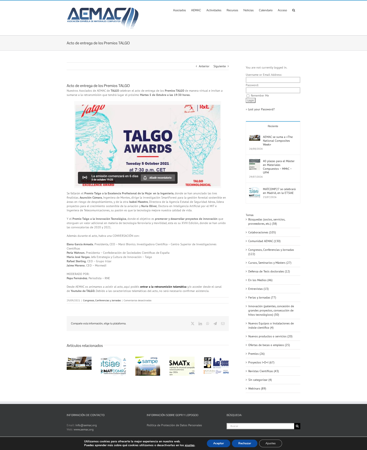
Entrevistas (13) (258, 289)
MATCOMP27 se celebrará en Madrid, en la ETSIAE (279, 191)
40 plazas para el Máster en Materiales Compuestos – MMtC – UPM (279, 166)
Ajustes (270, 443)
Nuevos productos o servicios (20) (270, 336)
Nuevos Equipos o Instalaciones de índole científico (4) (271, 325)
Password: (252, 85)
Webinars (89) (257, 388)
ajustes (190, 445)
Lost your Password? (261, 109)
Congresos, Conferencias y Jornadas (102, 300)
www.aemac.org (84, 429)
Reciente (273, 126)
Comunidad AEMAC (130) (264, 241)
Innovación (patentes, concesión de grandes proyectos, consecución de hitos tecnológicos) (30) (271, 310)
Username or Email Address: (264, 75)
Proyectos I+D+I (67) (261, 362)
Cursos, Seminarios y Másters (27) (269, 263)
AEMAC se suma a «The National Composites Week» (278, 140)
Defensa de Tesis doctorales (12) (269, 271)
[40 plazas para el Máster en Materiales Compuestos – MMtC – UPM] (254, 161)
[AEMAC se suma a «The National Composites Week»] (254, 137)
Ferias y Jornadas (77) (262, 297)
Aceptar (218, 443)
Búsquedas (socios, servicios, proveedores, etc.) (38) (266, 221)
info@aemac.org (86, 425)
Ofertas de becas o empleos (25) (269, 345)
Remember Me (260, 95)
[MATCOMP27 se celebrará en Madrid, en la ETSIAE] (254, 189)
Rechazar (244, 443)
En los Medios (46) (260, 280)
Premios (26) (256, 354)
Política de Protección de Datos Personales (174, 425)
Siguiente (219, 66)
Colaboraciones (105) (262, 232)
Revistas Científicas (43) (263, 371)
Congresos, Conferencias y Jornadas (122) (271, 252)
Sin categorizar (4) (260, 380)
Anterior (204, 66)
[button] (293, 10)
